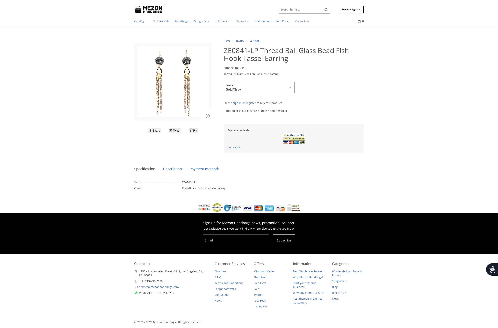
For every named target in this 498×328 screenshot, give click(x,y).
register (251, 103)
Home (227, 40)
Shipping (259, 277)
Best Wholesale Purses (307, 271)
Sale (256, 289)
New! (335, 298)
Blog (335, 287)
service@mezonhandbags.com (159, 287)
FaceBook (260, 300)
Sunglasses (339, 281)
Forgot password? (226, 289)
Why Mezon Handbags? (308, 277)
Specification (144, 168)
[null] (154, 130)
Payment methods (205, 168)
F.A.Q (218, 277)
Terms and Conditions (229, 283)
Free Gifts (260, 283)
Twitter (258, 295)
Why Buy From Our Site (308, 293)
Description (172, 168)
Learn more (234, 147)
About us (220, 271)
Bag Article (339, 293)
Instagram (260, 306)
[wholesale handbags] (148, 9)
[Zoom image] (209, 117)
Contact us (221, 295)
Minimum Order (264, 271)
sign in (237, 103)
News (218, 300)
